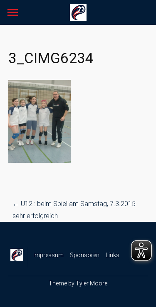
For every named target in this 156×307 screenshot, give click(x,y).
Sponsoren (84, 255)
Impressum (48, 255)
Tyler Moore (91, 283)
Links (112, 255)
